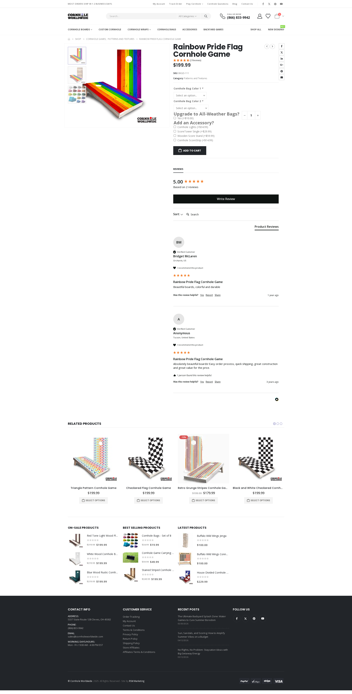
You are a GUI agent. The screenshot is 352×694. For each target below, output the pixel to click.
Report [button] (209, 295)
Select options (95, 500)
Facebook (282, 46)
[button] (65, 85)
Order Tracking (131, 616)
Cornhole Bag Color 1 (188, 88)
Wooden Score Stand (195, 136)
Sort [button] (176, 214)
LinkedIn (282, 59)
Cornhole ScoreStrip (195, 140)
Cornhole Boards (79, 29)
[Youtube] (281, 3)
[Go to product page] (93, 458)
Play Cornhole (193, 3)
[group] (226, 181)
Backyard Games (213, 29)
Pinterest (282, 71)
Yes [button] (202, 295)
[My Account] (260, 16)
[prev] (267, 46)
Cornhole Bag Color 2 (188, 101)
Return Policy (130, 638)
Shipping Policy (131, 643)
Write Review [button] (226, 199)
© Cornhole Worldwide (80, 680)
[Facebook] (263, 3)
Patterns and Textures (195, 78)
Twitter (282, 52)
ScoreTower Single (194, 131)
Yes (185, 118)
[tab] (267, 227)
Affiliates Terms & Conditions (139, 652)
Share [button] (218, 295)
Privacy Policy (130, 634)
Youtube (262, 618)
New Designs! (276, 28)
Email (282, 77)
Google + (282, 65)
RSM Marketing (136, 680)
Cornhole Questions (217, 3)
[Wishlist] (268, 16)
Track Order (175, 3)
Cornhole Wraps (138, 29)
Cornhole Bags (166, 29)
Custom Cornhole (110, 29)
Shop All (255, 29)
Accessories (189, 29)
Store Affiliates (131, 647)
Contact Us (247, 3)
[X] (269, 3)
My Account (159, 3)
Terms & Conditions (134, 630)
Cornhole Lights (192, 127)
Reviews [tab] (178, 169)
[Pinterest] (275, 3)
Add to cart (192, 150)
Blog (234, 3)
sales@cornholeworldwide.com (85, 636)
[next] (272, 46)
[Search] (206, 16)
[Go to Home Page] (69, 39)
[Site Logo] (78, 16)
